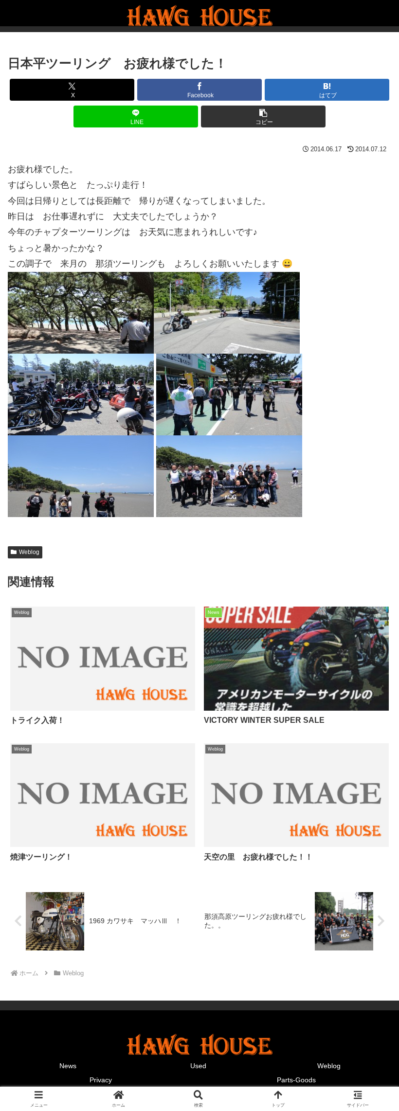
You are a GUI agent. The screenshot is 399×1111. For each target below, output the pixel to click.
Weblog (29, 552)
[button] (263, 116)
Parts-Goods (296, 1080)
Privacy (101, 1080)
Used (198, 1066)
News (67, 1066)
